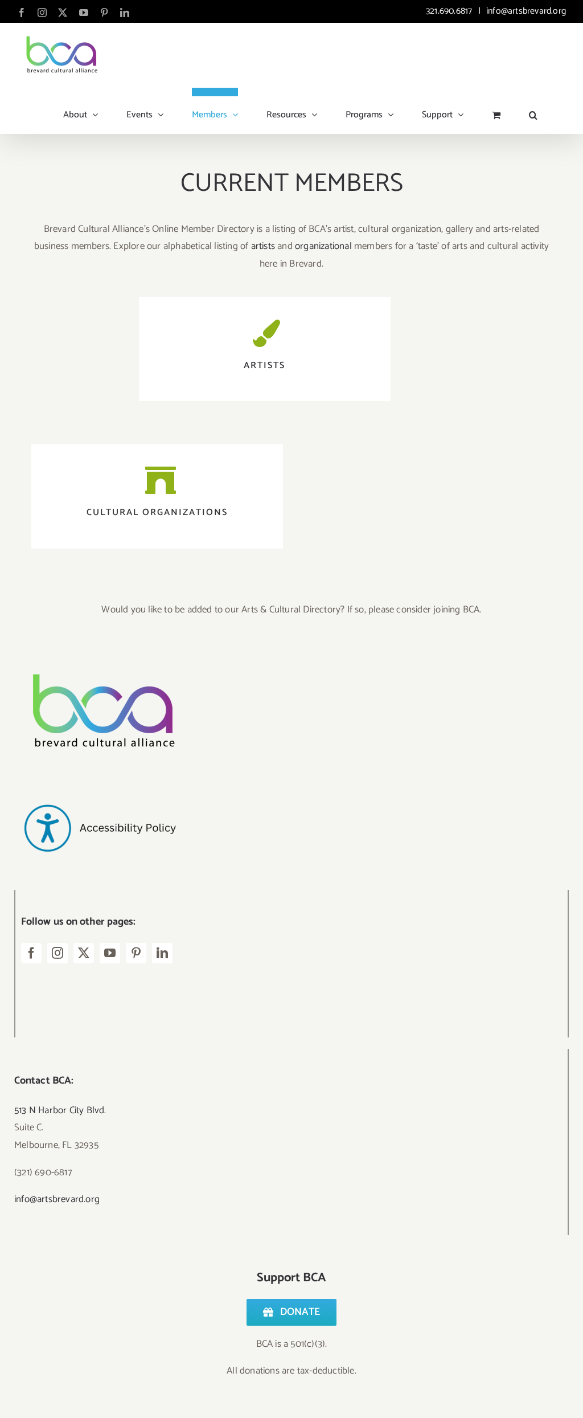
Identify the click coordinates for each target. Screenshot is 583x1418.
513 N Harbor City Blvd (59, 1110)
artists (263, 246)
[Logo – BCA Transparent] (99, 659)
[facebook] (31, 953)
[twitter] (83, 953)
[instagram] (57, 953)
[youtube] (110, 953)
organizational (323, 246)
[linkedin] (162, 953)
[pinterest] (136, 953)
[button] (533, 110)
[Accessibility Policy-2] (99, 782)
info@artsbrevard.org (525, 11)
